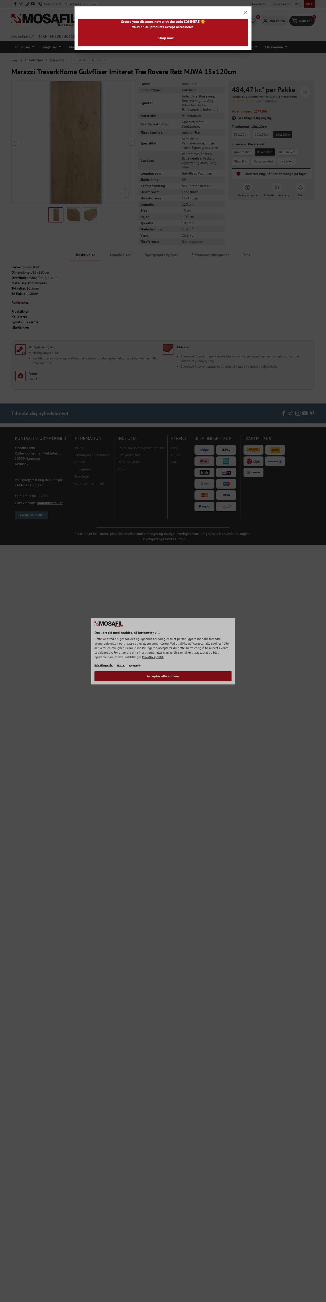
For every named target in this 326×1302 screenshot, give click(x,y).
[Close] (245, 12)
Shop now (166, 38)
